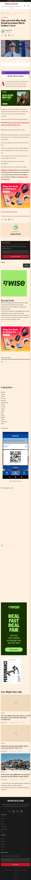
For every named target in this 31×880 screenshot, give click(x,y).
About (2, 839)
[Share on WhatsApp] (12, 35)
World (2, 424)
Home (2, 13)
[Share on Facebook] (5, 35)
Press (2, 849)
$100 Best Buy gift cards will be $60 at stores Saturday (15, 315)
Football (3, 407)
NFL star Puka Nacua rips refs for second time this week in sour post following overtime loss (15, 717)
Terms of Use (15, 875)
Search (3, 262)
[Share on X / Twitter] (2, 35)
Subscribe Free (15, 256)
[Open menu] (28, 6)
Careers (2, 847)
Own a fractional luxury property (9, 212)
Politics (3, 415)
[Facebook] (13, 811)
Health (2, 411)
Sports (2, 419)
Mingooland (11, 4)
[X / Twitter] (9, 811)
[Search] (24, 6)
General (7, 13)
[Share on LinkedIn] (9, 35)
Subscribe (15, 864)
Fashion (3, 405)
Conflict (3, 396)
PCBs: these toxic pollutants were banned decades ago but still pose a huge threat (15, 775)
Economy (3, 398)
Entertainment (4, 403)
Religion (3, 417)
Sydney (19, 86)
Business (3, 392)
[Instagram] (17, 811)
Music (2, 413)
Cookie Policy (15, 878)
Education (3, 400)
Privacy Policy (15, 873)
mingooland (8, 30)
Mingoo (25, 870)
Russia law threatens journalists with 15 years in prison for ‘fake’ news (14, 747)
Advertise (3, 844)
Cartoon (3, 394)
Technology (4, 421)
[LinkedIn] (21, 811)
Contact (2, 841)
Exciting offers (4, 428)
